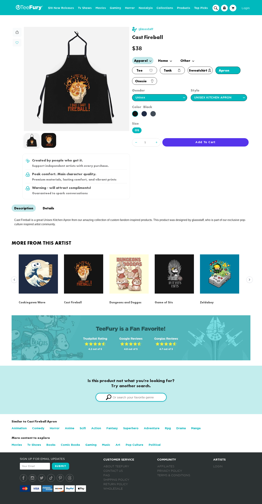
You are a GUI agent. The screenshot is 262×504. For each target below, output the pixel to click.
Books (50, 445)
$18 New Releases (61, 8)
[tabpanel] (76, 79)
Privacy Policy (169, 470)
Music (106, 445)
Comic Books (70, 445)
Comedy (38, 428)
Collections (164, 8)
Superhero (130, 428)
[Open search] (216, 8)
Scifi (83, 428)
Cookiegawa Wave (32, 302)
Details (48, 208)
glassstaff (145, 29)
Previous (13, 280)
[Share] (17, 36)
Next (248, 280)
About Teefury (116, 466)
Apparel (141, 60)
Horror (130, 8)
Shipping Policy (116, 479)
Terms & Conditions (173, 475)
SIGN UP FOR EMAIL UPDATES (42, 459)
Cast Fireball (73, 302)
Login (246, 8)
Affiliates (165, 466)
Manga (196, 428)
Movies (101, 8)
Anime (69, 428)
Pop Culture (134, 445)
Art (117, 445)
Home (163, 60)
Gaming (115, 8)
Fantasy (112, 428)
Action (96, 428)
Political (155, 445)
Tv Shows (85, 8)
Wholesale (113, 488)
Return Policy (115, 484)
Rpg (168, 428)
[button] (17, 42)
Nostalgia (146, 8)
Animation (19, 428)
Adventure (152, 428)
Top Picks (201, 8)
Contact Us (113, 470)
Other (185, 60)
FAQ (106, 475)
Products (183, 8)
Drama (181, 428)
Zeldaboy (207, 302)
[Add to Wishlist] (17, 43)
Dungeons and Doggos (125, 302)
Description (23, 208)
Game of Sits (164, 302)
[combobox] (131, 397)
